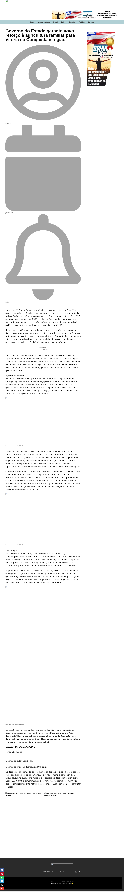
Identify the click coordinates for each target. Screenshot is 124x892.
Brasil (55, 22)
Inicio (32, 22)
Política (81, 22)
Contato (91, 22)
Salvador (72, 22)
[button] (2, 870)
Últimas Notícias (44, 22)
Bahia (63, 22)
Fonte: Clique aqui (13, 752)
